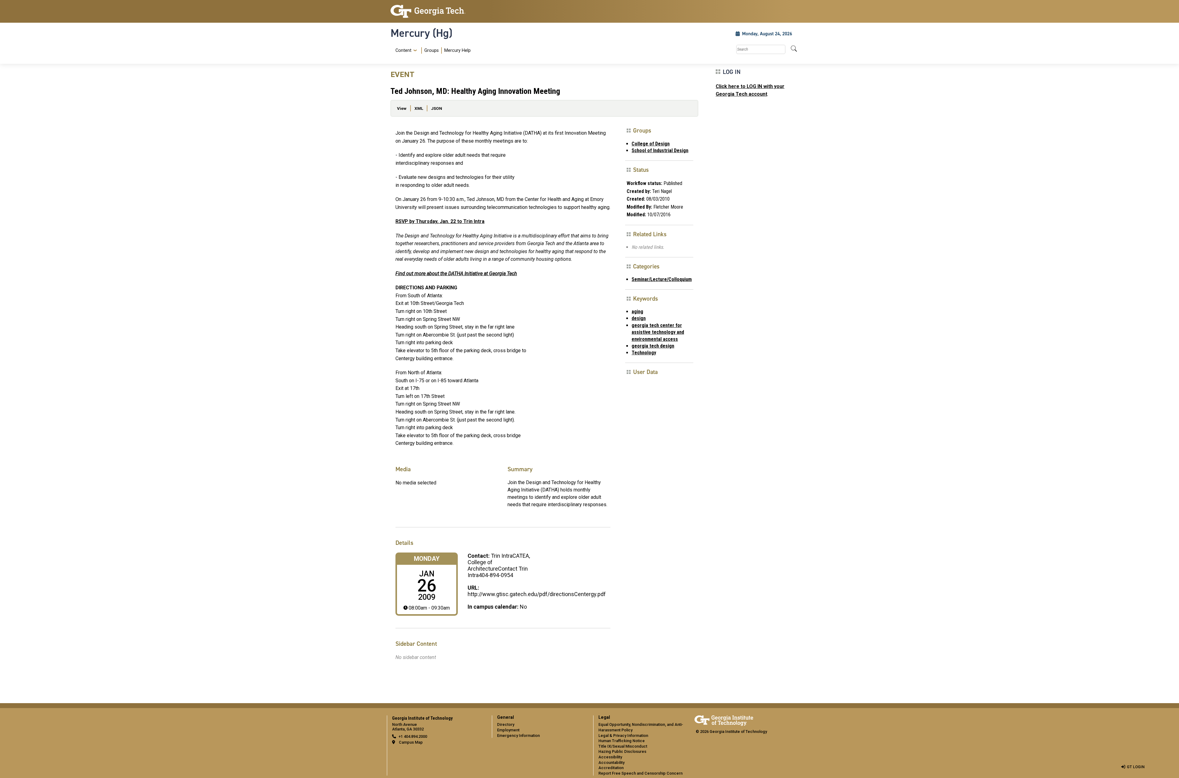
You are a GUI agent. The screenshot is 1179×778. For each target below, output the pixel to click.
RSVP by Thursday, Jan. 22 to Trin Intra (439, 221)
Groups (431, 50)
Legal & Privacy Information (623, 735)
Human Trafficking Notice (621, 740)
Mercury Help (457, 50)
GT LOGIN (1136, 767)
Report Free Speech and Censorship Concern (640, 773)
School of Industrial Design (660, 150)
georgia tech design (653, 346)
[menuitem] (432, 50)
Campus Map (411, 742)
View (402, 108)
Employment (508, 730)
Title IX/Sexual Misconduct (622, 746)
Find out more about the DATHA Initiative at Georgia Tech (456, 273)
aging (637, 311)
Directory (505, 724)
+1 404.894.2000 (413, 736)
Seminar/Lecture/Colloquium (662, 279)
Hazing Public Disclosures (622, 751)
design (639, 318)
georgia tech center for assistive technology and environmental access (658, 332)
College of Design (651, 144)
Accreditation (611, 767)
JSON (436, 108)
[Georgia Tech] (437, 11)
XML (418, 108)
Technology (644, 353)
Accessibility (610, 757)
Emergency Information (518, 735)
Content (403, 50)
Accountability (611, 762)
